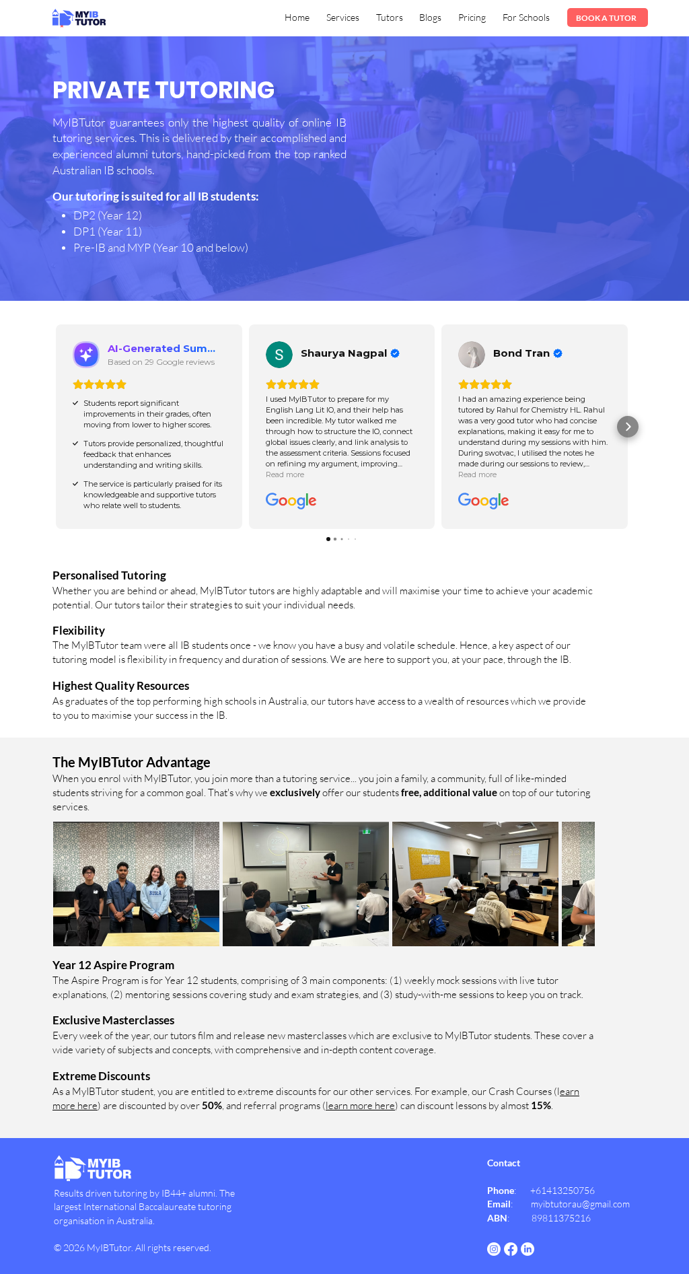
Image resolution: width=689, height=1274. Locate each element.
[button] (343, 17)
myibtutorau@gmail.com (580, 1203)
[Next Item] (576, 883)
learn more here (360, 1105)
